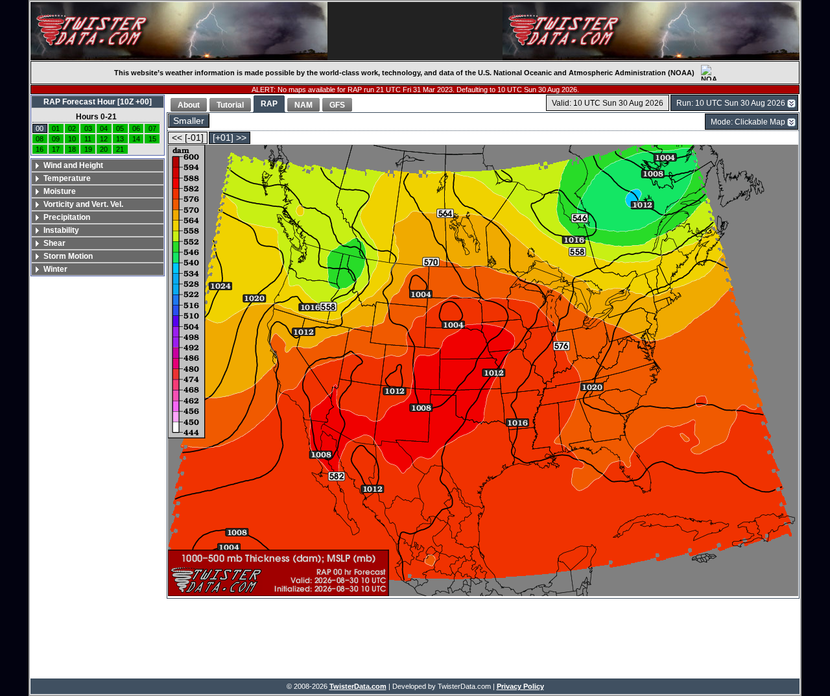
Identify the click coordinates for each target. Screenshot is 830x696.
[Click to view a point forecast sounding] (483, 371)
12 (104, 139)
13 (120, 139)
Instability (61, 230)
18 (72, 149)
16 (39, 149)
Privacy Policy (520, 686)
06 (136, 128)
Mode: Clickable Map (748, 121)
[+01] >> (229, 138)
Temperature (67, 178)
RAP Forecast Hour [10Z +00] (97, 101)
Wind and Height (73, 165)
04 (104, 128)
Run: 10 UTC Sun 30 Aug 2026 (730, 103)
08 (39, 139)
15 (152, 139)
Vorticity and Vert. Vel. (83, 204)
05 (120, 128)
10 (72, 139)
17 (56, 149)
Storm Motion (68, 256)
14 (136, 139)
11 (87, 139)
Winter (55, 269)
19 (88, 149)
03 (88, 128)
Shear (54, 243)
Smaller (188, 121)
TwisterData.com (357, 686)
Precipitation (66, 217)
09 (56, 139)
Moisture (59, 191)
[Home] (178, 31)
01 (56, 128)
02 (72, 128)
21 (120, 149)
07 (152, 128)
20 (104, 149)
